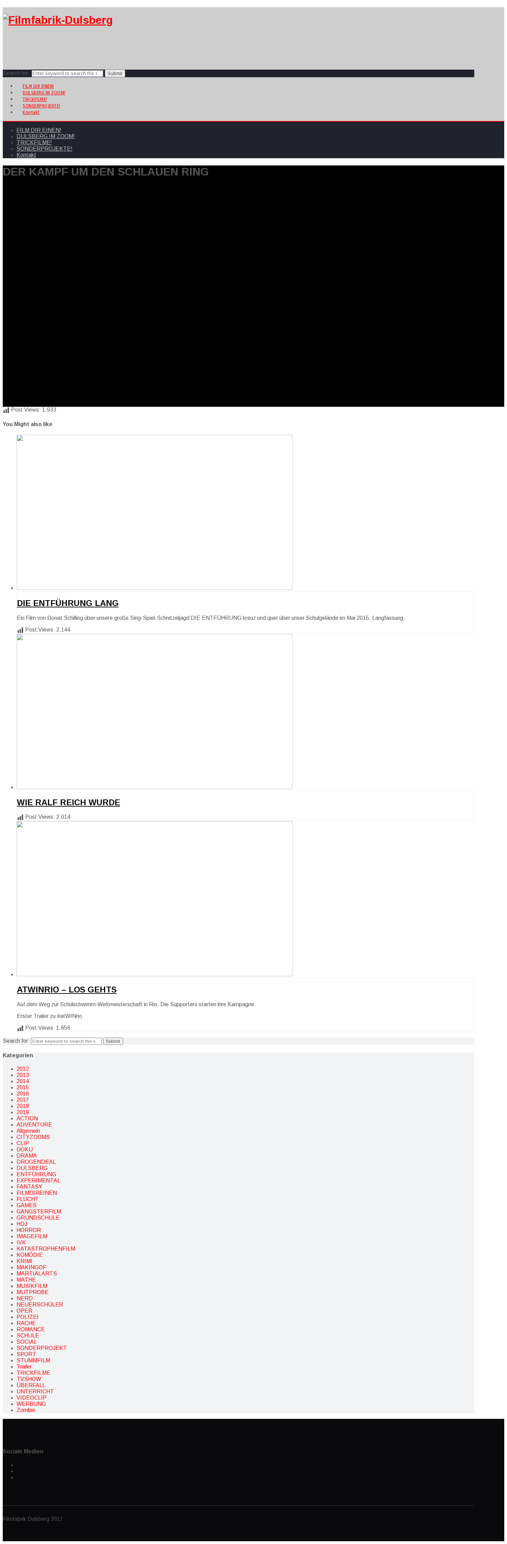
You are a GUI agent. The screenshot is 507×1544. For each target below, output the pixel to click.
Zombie (26, 1410)
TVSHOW (29, 1379)
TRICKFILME (33, 1373)
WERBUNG (31, 1404)
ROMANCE (31, 1329)
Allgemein (28, 1131)
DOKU (25, 1149)
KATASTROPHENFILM (46, 1249)
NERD (25, 1298)
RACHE (26, 1323)
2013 (23, 1075)
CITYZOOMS (33, 1137)
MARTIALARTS (37, 1273)
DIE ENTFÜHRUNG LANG (68, 603)
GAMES (27, 1205)
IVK (21, 1242)
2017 (23, 1100)
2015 (23, 1087)
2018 (23, 1106)
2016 (23, 1094)
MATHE (26, 1280)
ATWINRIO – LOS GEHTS (67, 989)
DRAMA (27, 1156)
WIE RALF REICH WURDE (68, 802)
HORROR (29, 1230)
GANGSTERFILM (39, 1211)
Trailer (24, 1367)
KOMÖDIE (30, 1255)
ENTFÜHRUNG (36, 1174)
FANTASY (29, 1187)
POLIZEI (28, 1317)
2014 (23, 1081)
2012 (23, 1069)
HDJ (22, 1224)
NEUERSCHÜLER (40, 1305)
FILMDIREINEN (37, 1193)
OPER (24, 1311)
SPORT (26, 1354)
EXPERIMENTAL (38, 1180)
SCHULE (28, 1336)
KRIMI (24, 1261)
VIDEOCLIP (32, 1398)
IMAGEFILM (32, 1236)
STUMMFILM (33, 1360)
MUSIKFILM (32, 1286)
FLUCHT (28, 1199)
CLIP (23, 1143)
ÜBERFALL (31, 1385)
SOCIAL (27, 1342)
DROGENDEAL (36, 1162)
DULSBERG (32, 1168)
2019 (23, 1112)
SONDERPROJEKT (42, 1348)
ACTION (27, 1118)
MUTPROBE (33, 1292)
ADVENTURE (34, 1125)
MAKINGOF (31, 1267)
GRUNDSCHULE (38, 1218)
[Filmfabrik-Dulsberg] (58, 20)
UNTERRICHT (35, 1391)
